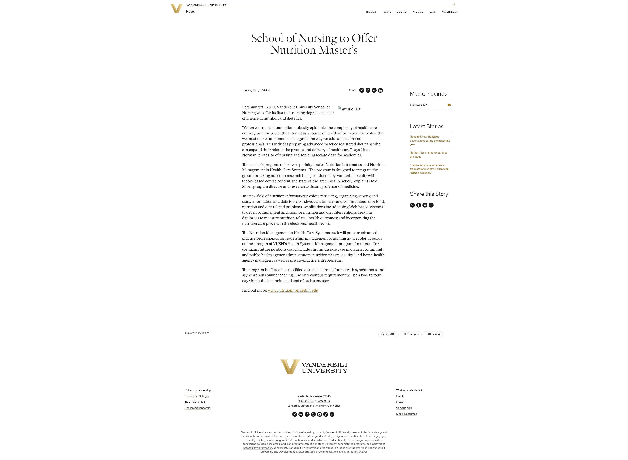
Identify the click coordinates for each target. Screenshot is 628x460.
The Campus (411, 334)
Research (371, 12)
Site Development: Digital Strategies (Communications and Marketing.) (316, 452)
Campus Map (404, 408)
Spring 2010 (388, 334)
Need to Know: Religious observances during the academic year (430, 141)
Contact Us (323, 401)
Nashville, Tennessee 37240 (314, 396)
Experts (386, 12)
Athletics (418, 12)
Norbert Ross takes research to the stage (428, 155)
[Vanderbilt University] (314, 367)
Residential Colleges (197, 396)
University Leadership (198, 390)
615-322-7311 (306, 401)
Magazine (402, 12)
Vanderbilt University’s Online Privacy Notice (314, 406)
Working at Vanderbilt (409, 390)
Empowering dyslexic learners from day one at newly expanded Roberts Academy (429, 169)
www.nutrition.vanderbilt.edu (293, 290)
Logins (400, 402)
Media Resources (406, 414)
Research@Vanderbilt (197, 408)
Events (432, 12)
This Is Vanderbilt (195, 402)
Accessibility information (257, 448)
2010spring (433, 334)
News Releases (450, 12)
